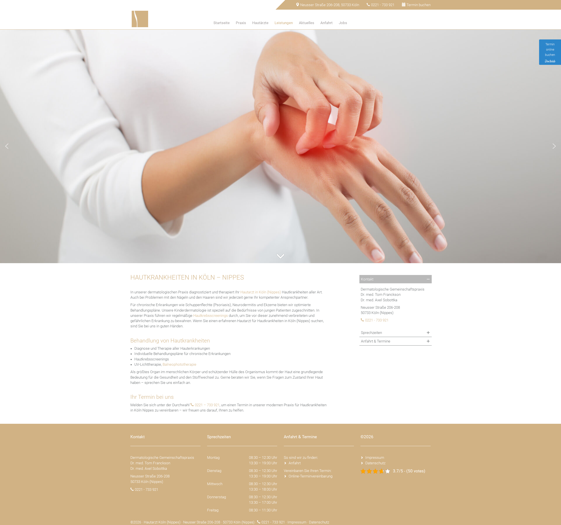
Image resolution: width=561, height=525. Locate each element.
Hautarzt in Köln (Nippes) (260, 292)
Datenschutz (375, 463)
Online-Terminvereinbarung (310, 476)
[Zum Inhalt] (280, 250)
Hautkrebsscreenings (210, 315)
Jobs (343, 23)
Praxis (241, 23)
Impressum (374, 457)
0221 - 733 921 (382, 5)
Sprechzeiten (371, 332)
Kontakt (367, 279)
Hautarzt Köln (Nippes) (162, 522)
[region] (280, 146)
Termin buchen (419, 5)
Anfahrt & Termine (375, 341)
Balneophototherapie (179, 364)
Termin (361, 23)
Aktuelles (306, 23)
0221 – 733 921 (207, 405)
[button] (6, 146)
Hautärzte (260, 23)
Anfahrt (326, 23)
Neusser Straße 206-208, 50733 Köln (329, 5)
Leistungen (284, 23)
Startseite (221, 23)
